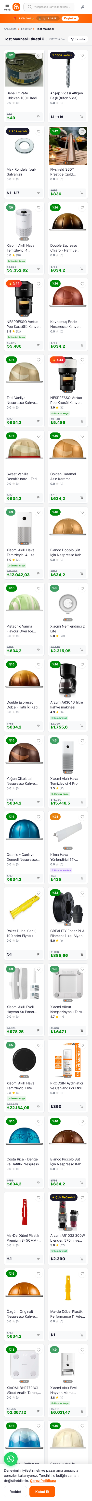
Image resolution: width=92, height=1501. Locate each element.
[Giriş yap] (82, 6)
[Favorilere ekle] (38, 55)
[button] (11, 1459)
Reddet (15, 1492)
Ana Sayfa (10, 29)
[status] (46, 18)
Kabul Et (42, 1492)
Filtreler (80, 39)
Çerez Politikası (43, 1481)
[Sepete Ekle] (38, 116)
